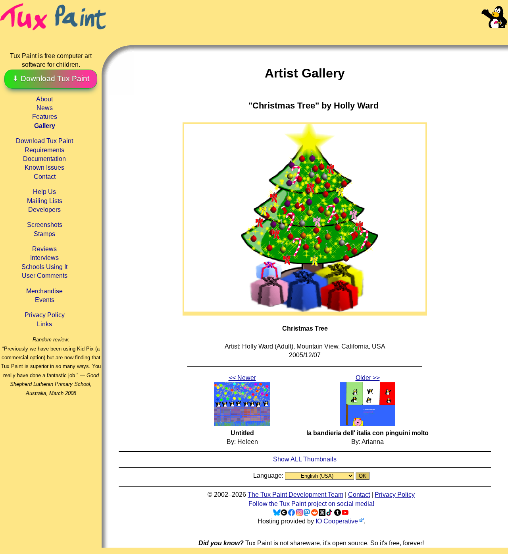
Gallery (44, 125)
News (45, 108)
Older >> (368, 377)
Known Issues (44, 167)
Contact (45, 176)
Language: (269, 475)
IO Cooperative (337, 521)
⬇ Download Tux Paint (50, 78)
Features (44, 116)
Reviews (44, 249)
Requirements (44, 150)
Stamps (44, 234)
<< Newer (242, 377)
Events (44, 299)
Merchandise (44, 291)
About (44, 99)
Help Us (44, 191)
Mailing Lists (44, 201)
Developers (44, 209)
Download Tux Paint (44, 141)
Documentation (44, 158)
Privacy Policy (45, 315)
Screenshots (44, 224)
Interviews (44, 257)
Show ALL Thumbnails (305, 459)
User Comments (44, 275)
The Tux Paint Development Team (295, 494)
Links (44, 324)
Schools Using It (44, 266)
